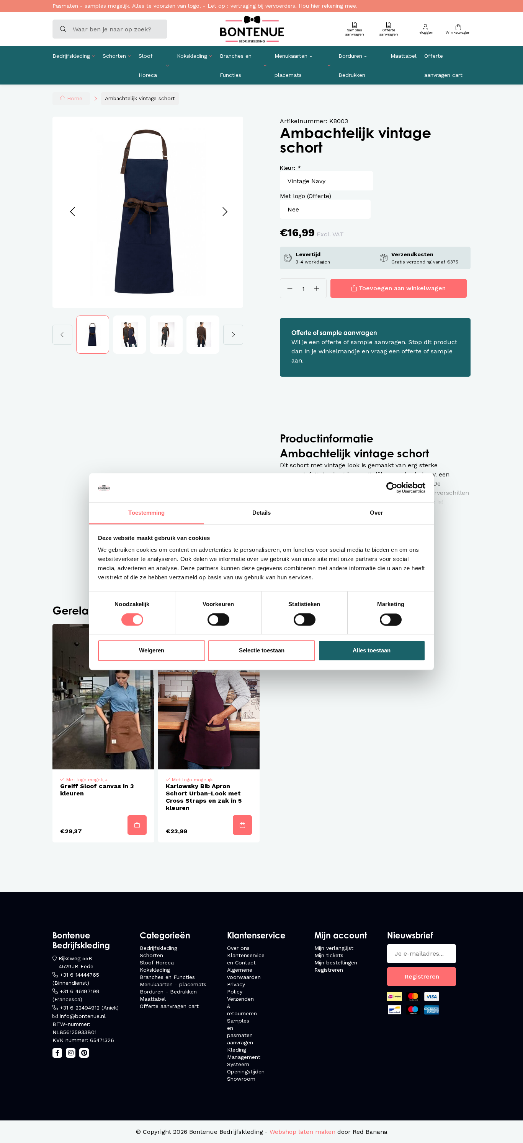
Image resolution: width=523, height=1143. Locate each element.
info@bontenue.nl (83, 1016)
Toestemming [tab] (146, 513)
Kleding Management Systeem (243, 1057)
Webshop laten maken (302, 1131)
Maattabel (404, 56)
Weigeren (151, 650)
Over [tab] (376, 513)
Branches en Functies (236, 65)
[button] (72, 212)
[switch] (218, 619)
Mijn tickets (328, 955)
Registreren (328, 970)
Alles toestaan (372, 650)
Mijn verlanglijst (333, 948)
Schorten (114, 56)
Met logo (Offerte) (305, 196)
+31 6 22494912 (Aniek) (89, 1008)
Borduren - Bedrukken (352, 65)
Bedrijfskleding (71, 56)
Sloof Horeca (148, 65)
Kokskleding (192, 56)
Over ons (238, 948)
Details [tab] (261, 513)
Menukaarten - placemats (293, 65)
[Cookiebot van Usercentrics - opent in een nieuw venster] (391, 487)
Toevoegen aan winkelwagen (402, 288)
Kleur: (290, 168)
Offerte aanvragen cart (443, 65)
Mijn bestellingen (335, 962)
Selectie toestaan (261, 650)
